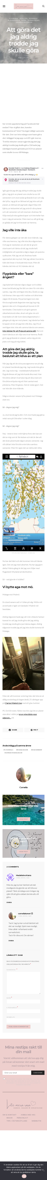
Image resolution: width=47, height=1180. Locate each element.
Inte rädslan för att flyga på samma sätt (19, 331)
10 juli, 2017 (23, 813)
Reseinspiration (14, 20)
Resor (23, 20)
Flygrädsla (13, 18)
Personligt (33, 18)
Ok (24, 1176)
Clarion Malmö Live (13, 703)
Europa (12, 800)
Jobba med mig (28, 1115)
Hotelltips (23, 18)
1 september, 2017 (23, 846)
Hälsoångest (18, 834)
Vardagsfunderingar (24, 22)
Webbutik (36, 1121)
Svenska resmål (34, 20)
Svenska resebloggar (13, 753)
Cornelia (23, 787)
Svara (9, 902)
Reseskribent (37, 750)
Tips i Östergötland (17, 1121)
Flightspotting (22, 800)
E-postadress (12, 1007)
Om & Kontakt (9, 1115)
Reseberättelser (28, 801)
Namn (9, 998)
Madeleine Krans (23, 875)
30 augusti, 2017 (23, 58)
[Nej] (44, 1170)
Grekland (33, 800)
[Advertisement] (23, 93)
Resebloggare (22, 750)
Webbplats (11, 1017)
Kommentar (11, 970)
